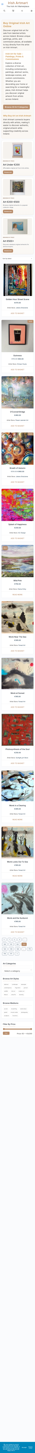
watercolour (23, 1009)
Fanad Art (21, 645)
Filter (6, 1033)
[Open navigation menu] (3, 4)
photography (24, 1012)
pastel (5, 1012)
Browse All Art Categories (16, 107)
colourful (13, 994)
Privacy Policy (30, 1447)
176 (5, 953)
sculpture (6, 1015)
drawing (21, 994)
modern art (21, 991)
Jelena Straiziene (22, 308)
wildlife (6, 991)
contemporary (8, 987)
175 (30, 949)
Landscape (15, 984)
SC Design (22, 533)
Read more (17, 595)
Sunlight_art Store (22, 758)
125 (11, 949)
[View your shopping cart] (13, 10)
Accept (24, 1447)
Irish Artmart (18, 3)
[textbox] (17, 971)
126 (18, 949)
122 (17, 944)
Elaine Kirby (22, 589)
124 (5, 949)
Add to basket (17, 313)
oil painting (14, 1009)
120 (5, 944)
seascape (23, 984)
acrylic (6, 1009)
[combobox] (17, 970)
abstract (6, 984)
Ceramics (15, 1015)
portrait (26, 987)
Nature (6, 994)
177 (11, 953)
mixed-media (14, 1012)
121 (11, 944)
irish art (13, 991)
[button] (4, 11)
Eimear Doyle (22, 364)
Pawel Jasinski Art (21, 420)
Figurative (17, 987)
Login (22, 10)
